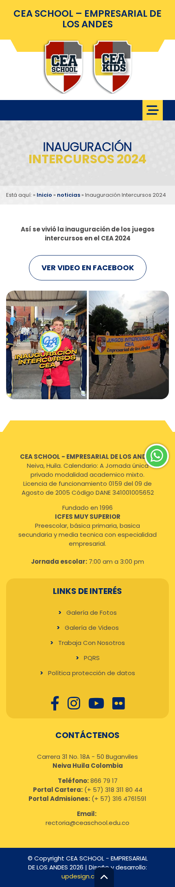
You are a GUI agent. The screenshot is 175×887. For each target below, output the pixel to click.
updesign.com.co (87, 876)
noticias (68, 195)
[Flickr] (118, 703)
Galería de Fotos (91, 612)
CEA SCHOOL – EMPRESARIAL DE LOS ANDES (87, 19)
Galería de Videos (92, 627)
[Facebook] (54, 703)
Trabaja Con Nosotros (91, 642)
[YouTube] (96, 703)
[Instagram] (74, 703)
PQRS (92, 658)
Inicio (44, 195)
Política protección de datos (91, 673)
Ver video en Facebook (88, 267)
